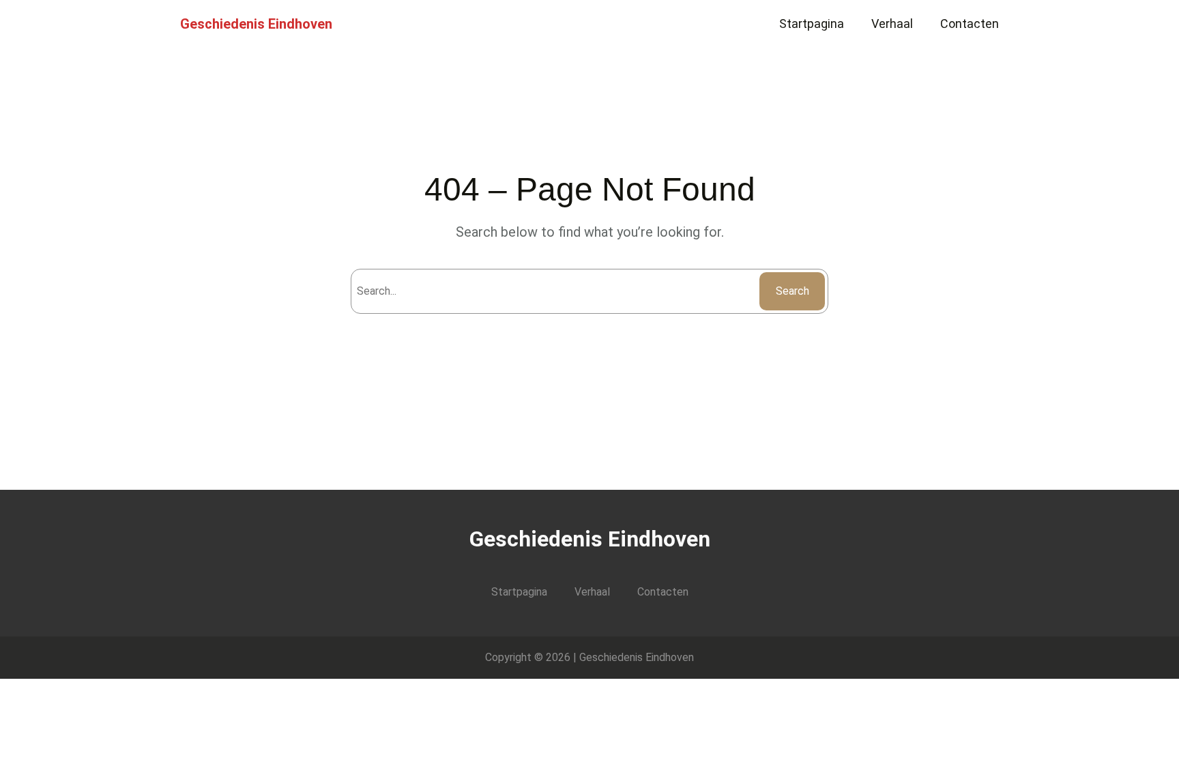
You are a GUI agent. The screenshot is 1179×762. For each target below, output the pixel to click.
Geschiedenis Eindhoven (256, 24)
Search (792, 290)
